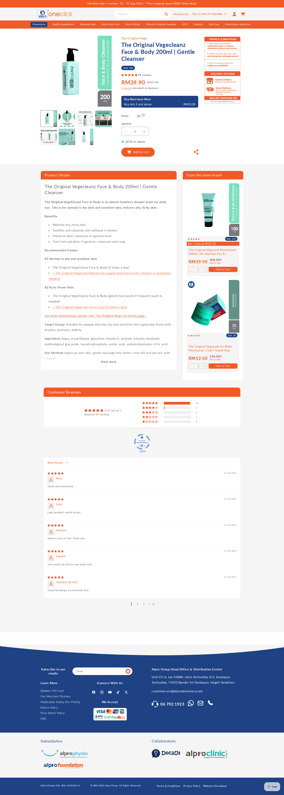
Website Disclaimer (215, 785)
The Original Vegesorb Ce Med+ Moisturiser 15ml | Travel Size (211, 348)
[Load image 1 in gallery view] (49, 119)
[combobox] (142, 14)
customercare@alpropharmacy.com (177, 691)
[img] (56, 473)
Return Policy (49, 707)
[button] (129, 75)
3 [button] (144, 603)
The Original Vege (134, 38)
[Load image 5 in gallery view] (49, 137)
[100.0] (142, 441)
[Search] (166, 14)
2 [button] (138, 603)
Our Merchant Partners (56, 696)
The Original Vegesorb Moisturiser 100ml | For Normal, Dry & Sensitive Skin (212, 252)
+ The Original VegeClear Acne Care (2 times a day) (90, 307)
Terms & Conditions (168, 785)
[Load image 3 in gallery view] (85, 119)
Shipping (126, 88)
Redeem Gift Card (52, 691)
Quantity (126, 123)
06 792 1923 (172, 704)
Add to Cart (223, 269)
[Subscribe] (128, 671)
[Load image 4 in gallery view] (103, 119)
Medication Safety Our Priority (60, 702)
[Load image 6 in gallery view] (67, 137)
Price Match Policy (53, 713)
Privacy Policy (192, 785)
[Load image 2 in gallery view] (67, 119)
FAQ (43, 718)
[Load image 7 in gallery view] (85, 137)
